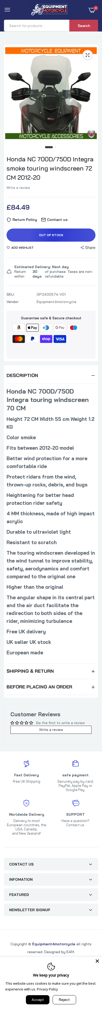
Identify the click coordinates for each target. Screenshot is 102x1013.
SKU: (11, 294)
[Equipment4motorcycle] (50, 10)
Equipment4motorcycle (53, 944)
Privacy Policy (47, 989)
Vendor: (13, 301)
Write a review (18, 187)
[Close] (97, 961)
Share (90, 247)
